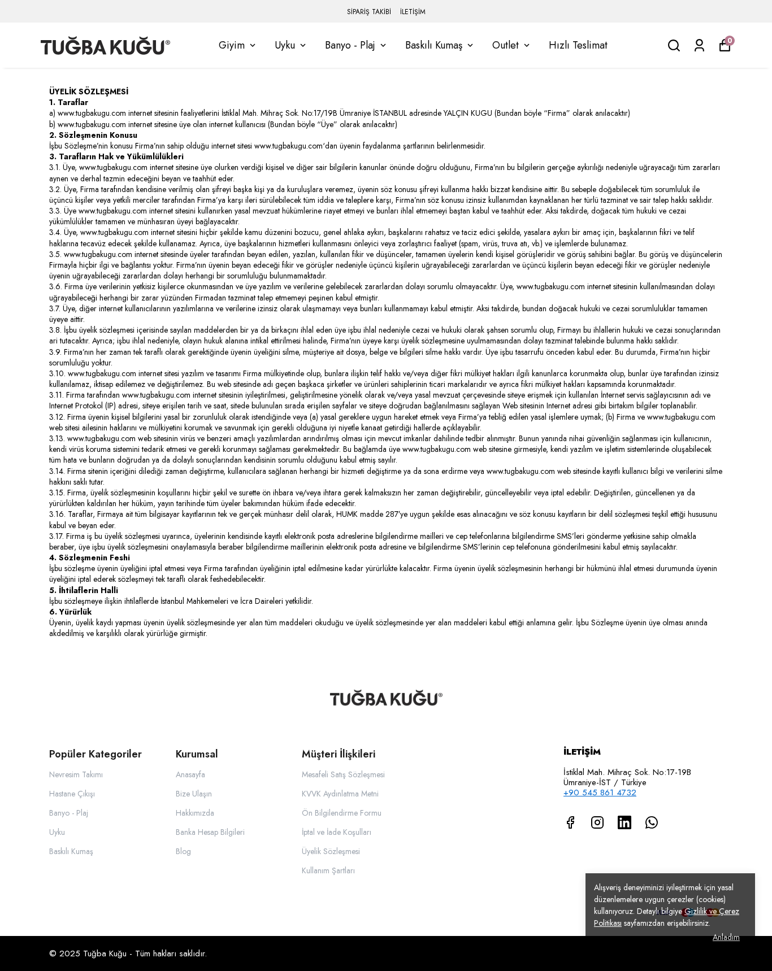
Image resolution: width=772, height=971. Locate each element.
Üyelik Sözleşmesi (331, 851)
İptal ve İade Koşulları (336, 832)
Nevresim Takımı (76, 774)
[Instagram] (597, 822)
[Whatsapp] (651, 822)
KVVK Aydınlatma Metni (340, 793)
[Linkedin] (624, 822)
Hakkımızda (195, 812)
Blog (183, 851)
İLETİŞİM (413, 12)
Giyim (232, 45)
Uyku (285, 45)
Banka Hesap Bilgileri (210, 832)
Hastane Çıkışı (72, 793)
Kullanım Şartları (328, 870)
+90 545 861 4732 (599, 792)
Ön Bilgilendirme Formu (341, 812)
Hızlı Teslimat (578, 45)
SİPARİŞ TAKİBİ (369, 12)
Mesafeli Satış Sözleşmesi (343, 774)
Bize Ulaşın (194, 793)
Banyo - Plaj (350, 45)
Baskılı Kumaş (433, 45)
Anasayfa (190, 774)
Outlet (505, 45)
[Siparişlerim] (699, 45)
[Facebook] (570, 822)
